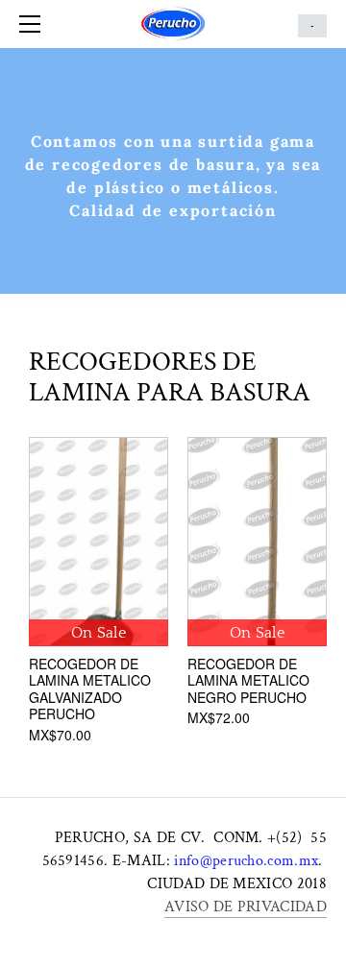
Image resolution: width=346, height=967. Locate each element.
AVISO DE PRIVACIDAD (245, 907)
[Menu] (33, 24)
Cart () (312, 26)
